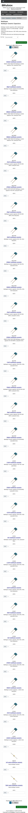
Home (3, 18)
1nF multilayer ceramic (14, 537)
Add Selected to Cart (21, 42)
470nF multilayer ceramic (14, 663)
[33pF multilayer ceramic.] (14, 205)
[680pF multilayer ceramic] (14, 105)
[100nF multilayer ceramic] (14, 681)
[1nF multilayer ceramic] (14, 531)
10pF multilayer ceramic (14, 412)
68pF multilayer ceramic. (14, 87)
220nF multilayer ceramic (14, 738)
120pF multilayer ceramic (14, 487)
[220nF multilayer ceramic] (14, 731)
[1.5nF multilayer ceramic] (14, 355)
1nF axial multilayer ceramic (14, 762)
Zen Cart (23, 812)
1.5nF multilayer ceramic (14, 362)
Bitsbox (13, 812)
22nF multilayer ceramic (14, 587)
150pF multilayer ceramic (14, 387)
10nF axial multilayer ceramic (14, 785)
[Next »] (16, 47)
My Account (4, 12)
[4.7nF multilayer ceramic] (14, 505)
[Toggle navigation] (3, 1)
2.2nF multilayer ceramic (14, 562)
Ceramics (14, 18)
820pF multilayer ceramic (14, 62)
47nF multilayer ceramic (14, 713)
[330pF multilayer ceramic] (14, 255)
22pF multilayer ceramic (14, 312)
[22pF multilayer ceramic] (14, 305)
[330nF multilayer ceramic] (14, 280)
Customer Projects (17, 14)
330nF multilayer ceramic (14, 287)
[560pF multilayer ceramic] (14, 130)
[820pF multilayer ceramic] (14, 55)
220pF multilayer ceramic (14, 337)
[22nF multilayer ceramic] (14, 581)
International (20, 12)
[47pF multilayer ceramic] (14, 155)
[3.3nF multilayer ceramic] (14, 455)
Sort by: (2, 37)
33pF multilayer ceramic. (14, 212)
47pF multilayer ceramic (14, 162)
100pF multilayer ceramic (14, 437)
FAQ (3, 14)
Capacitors (8, 18)
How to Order (12, 12)
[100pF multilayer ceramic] (14, 430)
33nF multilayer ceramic (14, 237)
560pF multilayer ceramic (14, 137)
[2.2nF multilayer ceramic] (14, 556)
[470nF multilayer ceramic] (14, 656)
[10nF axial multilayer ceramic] (14, 779)
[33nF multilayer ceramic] (14, 230)
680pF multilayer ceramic (14, 112)
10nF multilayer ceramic (14, 612)
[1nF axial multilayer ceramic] (14, 756)
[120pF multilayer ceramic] (14, 480)
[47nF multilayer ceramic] (14, 706)
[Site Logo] (14, 5)
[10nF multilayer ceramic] (14, 606)
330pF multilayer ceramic (14, 262)
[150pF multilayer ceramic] (14, 380)
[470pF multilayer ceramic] (14, 180)
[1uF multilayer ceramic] (14, 631)
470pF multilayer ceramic (14, 187)
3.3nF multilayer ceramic (14, 462)
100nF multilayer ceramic (14, 688)
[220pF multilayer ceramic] (14, 330)
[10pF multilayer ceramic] (14, 405)
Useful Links (8, 14)
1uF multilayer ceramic (14, 638)
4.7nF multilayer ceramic (14, 512)
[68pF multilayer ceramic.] (14, 80)
